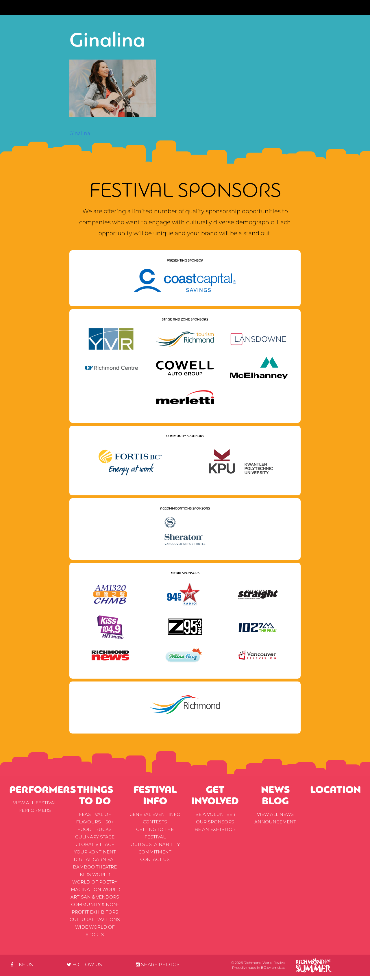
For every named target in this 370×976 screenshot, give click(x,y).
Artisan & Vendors (95, 897)
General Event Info (155, 814)
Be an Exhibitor (215, 829)
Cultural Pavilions (95, 919)
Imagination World (94, 889)
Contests (155, 822)
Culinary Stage (94, 837)
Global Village (94, 844)
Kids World (95, 874)
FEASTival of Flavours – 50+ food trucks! (95, 822)
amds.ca (279, 967)
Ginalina (79, 133)
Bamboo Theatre (95, 867)
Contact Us (155, 859)
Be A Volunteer (215, 814)
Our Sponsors (215, 822)
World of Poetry (94, 882)
